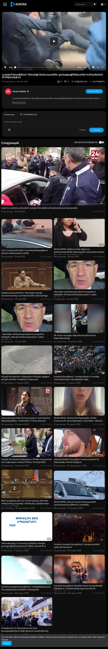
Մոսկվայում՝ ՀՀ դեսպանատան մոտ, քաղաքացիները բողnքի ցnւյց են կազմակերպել (24, 629)
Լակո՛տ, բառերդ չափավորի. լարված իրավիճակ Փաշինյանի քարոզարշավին (39, 208)
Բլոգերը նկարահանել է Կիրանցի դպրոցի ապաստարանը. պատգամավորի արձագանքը (24, 294)
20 (88, 67)
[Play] (5, 67)
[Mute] (93, 67)
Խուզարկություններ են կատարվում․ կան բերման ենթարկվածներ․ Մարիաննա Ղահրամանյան (25, 419)
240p (98, 67)
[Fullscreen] (102, 67)
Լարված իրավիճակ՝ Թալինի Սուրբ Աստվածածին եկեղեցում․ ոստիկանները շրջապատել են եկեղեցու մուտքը (78, 588)
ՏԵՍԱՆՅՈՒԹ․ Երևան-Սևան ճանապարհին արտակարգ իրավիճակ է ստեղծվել (75, 503)
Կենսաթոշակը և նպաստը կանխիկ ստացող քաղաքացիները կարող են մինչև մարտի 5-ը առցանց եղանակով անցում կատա (23, 546)
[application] (54, 41)
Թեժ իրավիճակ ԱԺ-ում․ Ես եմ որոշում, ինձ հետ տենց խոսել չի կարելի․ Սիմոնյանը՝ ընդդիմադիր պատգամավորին (25, 503)
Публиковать (96, 130)
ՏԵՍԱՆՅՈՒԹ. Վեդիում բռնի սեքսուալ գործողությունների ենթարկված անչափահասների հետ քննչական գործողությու (79, 252)
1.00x (85, 67)
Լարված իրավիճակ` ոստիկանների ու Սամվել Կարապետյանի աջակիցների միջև (76, 378)
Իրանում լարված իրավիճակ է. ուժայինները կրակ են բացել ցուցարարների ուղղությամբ (26, 588)
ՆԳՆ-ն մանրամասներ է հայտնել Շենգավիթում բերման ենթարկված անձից (24, 251)
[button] (103, 4)
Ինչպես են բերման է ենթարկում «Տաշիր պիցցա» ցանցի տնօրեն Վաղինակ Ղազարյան (25, 378)
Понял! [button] (7, 643)
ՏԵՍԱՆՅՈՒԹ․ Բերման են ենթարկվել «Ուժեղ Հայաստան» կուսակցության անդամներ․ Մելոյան (78, 419)
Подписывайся (94, 91)
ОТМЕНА (82, 130)
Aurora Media (19, 91)
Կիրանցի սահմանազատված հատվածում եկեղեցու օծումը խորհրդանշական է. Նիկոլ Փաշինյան (75, 294)
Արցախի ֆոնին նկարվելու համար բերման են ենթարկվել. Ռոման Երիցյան (76, 460)
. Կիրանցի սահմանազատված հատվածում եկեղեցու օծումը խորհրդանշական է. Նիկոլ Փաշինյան (22, 337)
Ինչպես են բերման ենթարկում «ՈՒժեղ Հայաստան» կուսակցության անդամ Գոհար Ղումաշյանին (26, 460)
